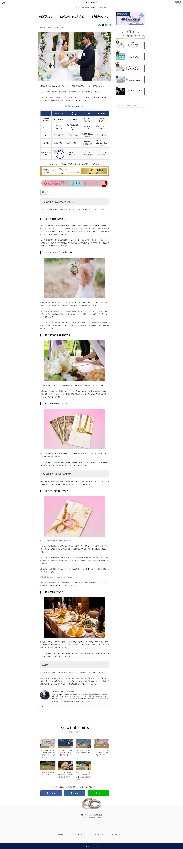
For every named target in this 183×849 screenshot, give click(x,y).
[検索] (143, 105)
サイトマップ (116, 834)
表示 (46, 192)
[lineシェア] (109, 25)
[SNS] (85, 824)
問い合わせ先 (99, 834)
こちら (88, 701)
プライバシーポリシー (79, 834)
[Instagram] (40, 707)
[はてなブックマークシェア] (106, 25)
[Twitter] (43, 707)
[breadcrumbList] (77, 7)
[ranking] (129, 45)
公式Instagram (101, 698)
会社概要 (60, 834)
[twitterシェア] (102, 25)
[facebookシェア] (99, 25)
